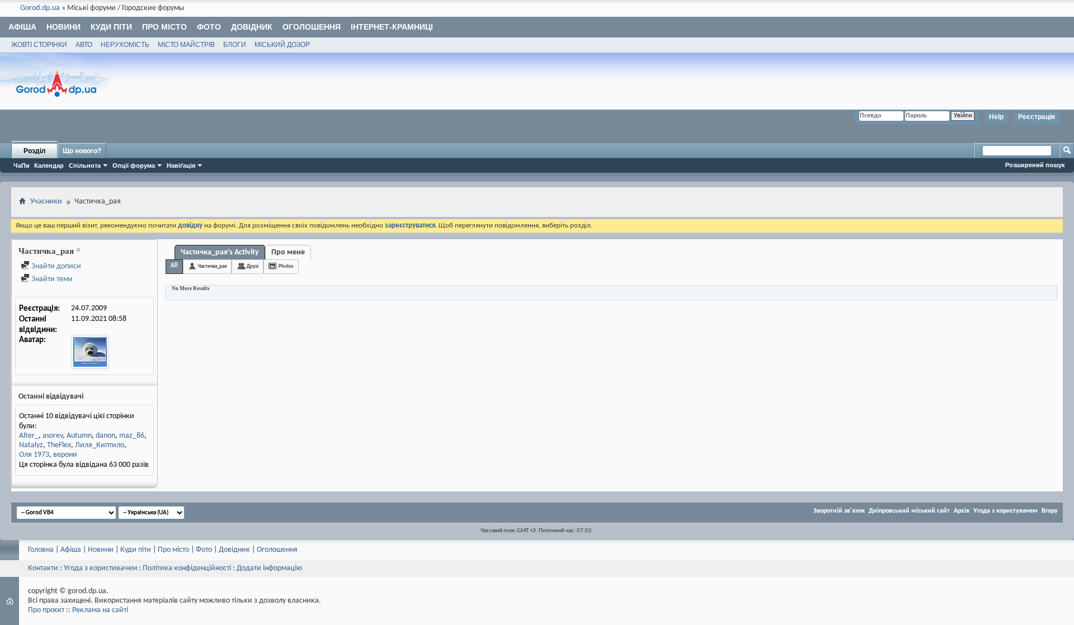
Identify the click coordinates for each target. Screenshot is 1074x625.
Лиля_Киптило (99, 445)
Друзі (252, 266)
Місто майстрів (186, 45)
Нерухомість (125, 45)
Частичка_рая (212, 266)
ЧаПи (21, 165)
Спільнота (85, 165)
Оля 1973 (34, 455)
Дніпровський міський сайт (909, 511)
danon (105, 436)
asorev (53, 436)
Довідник (251, 26)
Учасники (46, 201)
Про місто (164, 26)
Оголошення (311, 26)
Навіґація (181, 165)
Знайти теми (51, 279)
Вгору (1050, 511)
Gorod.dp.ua (40, 8)
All (174, 266)
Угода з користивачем (100, 568)
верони (65, 455)
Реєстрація (1036, 117)
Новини (63, 26)
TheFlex (59, 445)
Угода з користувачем (1005, 511)
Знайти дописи (55, 266)
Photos (286, 266)
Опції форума (133, 165)
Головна (41, 550)
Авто (84, 45)
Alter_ (29, 436)
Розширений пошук (1035, 165)
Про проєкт (46, 610)
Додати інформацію (269, 568)
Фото (209, 26)
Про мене (288, 252)
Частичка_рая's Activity (220, 252)
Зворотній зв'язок (839, 511)
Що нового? (82, 151)
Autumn (79, 436)
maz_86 (131, 436)
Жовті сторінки (39, 45)
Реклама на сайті (100, 610)
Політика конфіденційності (187, 568)
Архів (961, 511)
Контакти (43, 568)
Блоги (234, 45)
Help (996, 117)
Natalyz (31, 445)
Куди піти (111, 26)
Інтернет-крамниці (392, 26)
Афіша (22, 26)
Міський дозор (282, 45)
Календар (49, 165)
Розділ (34, 151)
